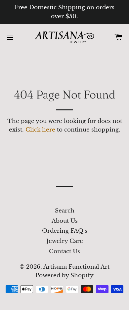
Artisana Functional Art (76, 266)
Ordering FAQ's (64, 230)
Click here (40, 129)
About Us (65, 220)
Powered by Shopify (64, 275)
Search (64, 210)
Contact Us (64, 251)
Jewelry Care (64, 241)
